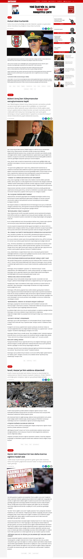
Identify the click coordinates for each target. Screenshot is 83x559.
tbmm (35, 360)
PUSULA (38, 1)
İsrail (30, 444)
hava (35, 86)
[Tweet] (43, 29)
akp (24, 360)
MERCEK (60, 1)
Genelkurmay (29, 86)
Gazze (26, 444)
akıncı (14, 86)
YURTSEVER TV (53, 1)
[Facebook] (46, 29)
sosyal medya (35, 553)
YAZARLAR (45, 1)
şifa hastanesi (36, 444)
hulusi (39, 86)
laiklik (30, 553)
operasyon (26, 89)
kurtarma (43, 86)
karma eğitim (24, 553)
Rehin (31, 89)
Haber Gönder (68, 1)
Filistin (22, 444)
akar (10, 86)
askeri (18, 86)
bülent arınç (29, 360)
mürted (48, 86)
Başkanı (23, 86)
